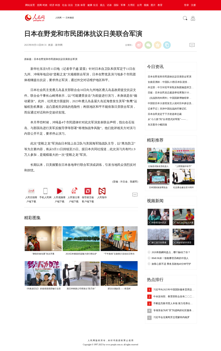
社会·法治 (67, 5)
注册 (193, 5)
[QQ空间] (157, 45)
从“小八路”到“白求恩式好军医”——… (168, 119)
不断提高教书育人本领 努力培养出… (173, 303)
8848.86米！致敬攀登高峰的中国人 (170, 258)
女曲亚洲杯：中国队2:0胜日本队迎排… (169, 82)
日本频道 (70, 17)
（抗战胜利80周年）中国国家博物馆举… (169, 98)
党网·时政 (42, 5)
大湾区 (131, 5)
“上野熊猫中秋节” (183, 166)
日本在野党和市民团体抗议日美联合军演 (169, 76)
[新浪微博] (139, 45)
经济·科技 (55, 5)
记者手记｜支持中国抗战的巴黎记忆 (167, 108)
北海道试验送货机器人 (158, 166)
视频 (146, 5)
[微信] (148, 45)
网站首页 (30, 5)
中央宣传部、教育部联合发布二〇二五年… (176, 296)
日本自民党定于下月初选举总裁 (165, 114)
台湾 (139, 5)
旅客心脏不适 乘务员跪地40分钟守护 (171, 264)
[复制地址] (167, 45)
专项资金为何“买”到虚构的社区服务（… (174, 310)
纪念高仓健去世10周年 (183, 187)
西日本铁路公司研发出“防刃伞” (81, 288)
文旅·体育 (80, 5)
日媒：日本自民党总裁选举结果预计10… (169, 92)
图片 (153, 5)
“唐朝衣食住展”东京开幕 (43, 254)
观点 (102, 5)
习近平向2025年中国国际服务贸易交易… (175, 289)
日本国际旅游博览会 (158, 187)
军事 (123, 5)
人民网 (58, 17)
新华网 (59, 45)
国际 (116, 5)
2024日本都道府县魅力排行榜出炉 (81, 254)
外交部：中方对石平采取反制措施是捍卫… (171, 87)
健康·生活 (92, 5)
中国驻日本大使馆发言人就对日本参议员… (171, 103)
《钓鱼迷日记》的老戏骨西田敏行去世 (43, 288)
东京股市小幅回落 (157, 124)
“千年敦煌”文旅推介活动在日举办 (119, 254)
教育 (160, 5)
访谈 (109, 5)
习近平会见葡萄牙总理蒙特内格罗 (171, 317)
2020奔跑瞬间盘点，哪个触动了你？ (171, 252)
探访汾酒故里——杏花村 (119, 288)
